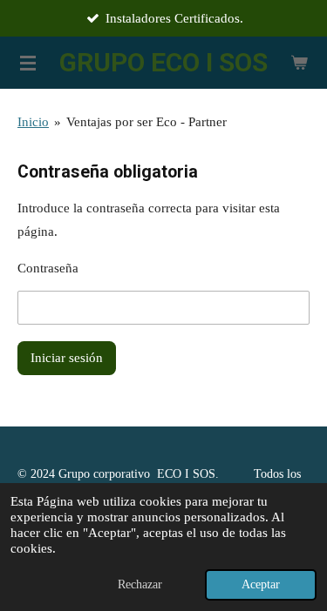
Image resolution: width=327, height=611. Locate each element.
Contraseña (47, 268)
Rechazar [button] (140, 584)
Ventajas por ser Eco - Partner (146, 122)
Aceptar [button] (261, 584)
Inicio (33, 122)
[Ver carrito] (299, 62)
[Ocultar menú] (28, 62)
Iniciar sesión (67, 358)
